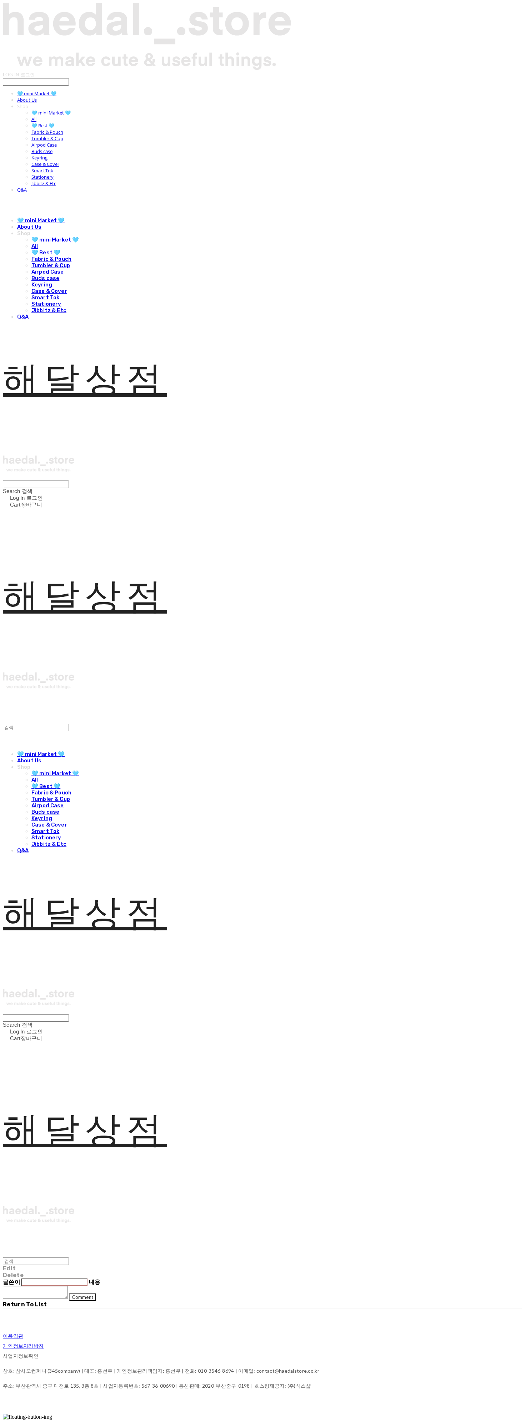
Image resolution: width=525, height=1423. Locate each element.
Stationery (42, 177)
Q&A (22, 190)
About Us (27, 100)
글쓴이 (11, 1282)
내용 (95, 1282)
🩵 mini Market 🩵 (36, 93)
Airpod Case (44, 145)
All (33, 119)
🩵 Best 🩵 (42, 125)
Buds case (41, 151)
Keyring (39, 157)
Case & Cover (45, 164)
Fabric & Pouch (47, 132)
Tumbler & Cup (47, 138)
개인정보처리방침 (23, 1346)
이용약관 (13, 1336)
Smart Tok (42, 170)
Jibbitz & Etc (43, 183)
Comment (82, 1297)
